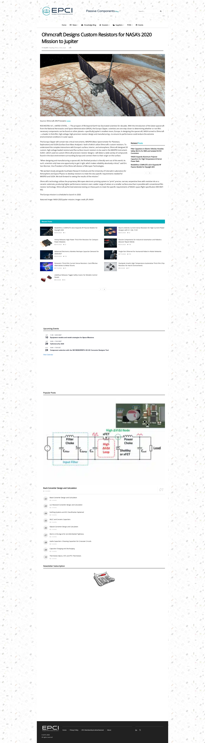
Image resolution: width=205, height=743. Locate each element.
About (109, 730)
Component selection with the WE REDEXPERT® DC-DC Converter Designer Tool (79, 350)
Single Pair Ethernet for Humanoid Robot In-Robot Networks (140, 251)
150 (129, 254)
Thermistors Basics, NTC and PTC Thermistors (65, 556)
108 (129, 244)
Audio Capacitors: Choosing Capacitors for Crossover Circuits (70, 541)
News (75, 25)
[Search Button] (161, 11)
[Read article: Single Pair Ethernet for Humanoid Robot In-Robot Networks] (110, 254)
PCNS (129, 25)
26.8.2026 (123, 233)
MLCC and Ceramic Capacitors (60, 519)
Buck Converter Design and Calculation (60, 488)
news (69, 121)
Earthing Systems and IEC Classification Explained (67, 512)
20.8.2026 (123, 244)
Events (140, 25)
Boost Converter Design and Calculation (63, 498)
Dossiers (105, 25)
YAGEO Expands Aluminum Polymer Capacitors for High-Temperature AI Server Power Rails (146, 159)
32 (129, 233)
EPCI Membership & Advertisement (93, 730)
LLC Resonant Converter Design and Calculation (66, 505)
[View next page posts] (149, 172)
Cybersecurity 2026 (57, 344)
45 (65, 268)
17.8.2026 (123, 254)
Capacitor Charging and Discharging (62, 549)
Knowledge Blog (90, 25)
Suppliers (119, 25)
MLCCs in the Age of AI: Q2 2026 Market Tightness (67, 534)
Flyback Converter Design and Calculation (64, 527)
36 (64, 280)
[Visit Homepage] (102, 11)
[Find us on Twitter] (140, 730)
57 (128, 268)
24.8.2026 (59, 244)
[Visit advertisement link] (102, 656)
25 (65, 244)
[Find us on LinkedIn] (136, 730)
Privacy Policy (74, 730)
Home (64, 25)
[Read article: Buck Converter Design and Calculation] (104, 441)
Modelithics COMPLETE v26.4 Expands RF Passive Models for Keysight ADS (146, 166)
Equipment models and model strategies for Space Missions (72, 337)
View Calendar (48, 355)
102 (65, 256)
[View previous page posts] (146, 172)
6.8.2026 (122, 268)
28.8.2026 (59, 233)
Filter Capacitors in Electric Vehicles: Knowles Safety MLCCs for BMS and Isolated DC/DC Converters (147, 151)
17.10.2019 (45, 48)
